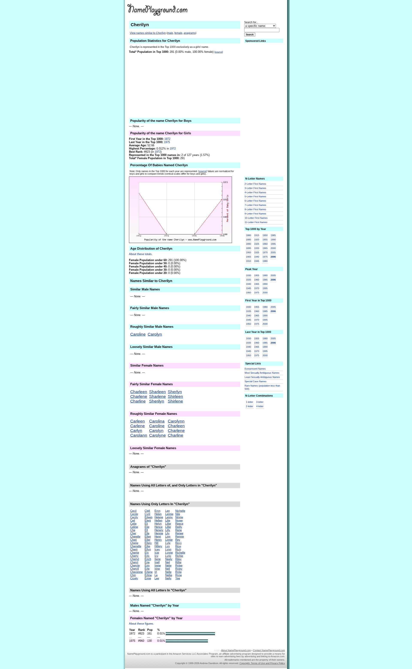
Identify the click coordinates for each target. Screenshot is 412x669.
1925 (256, 244)
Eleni (148, 520)
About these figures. (141, 623)
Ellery (148, 543)
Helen (158, 514)
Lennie (169, 514)
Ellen (148, 536)
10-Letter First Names (256, 218)
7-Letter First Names (255, 205)
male (170, 33)
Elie (147, 527)
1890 (248, 244)
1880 (248, 235)
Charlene (138, 396)
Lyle (167, 543)
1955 (265, 239)
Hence (158, 527)
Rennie (179, 536)
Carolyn (155, 334)
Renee (179, 533)
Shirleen (175, 396)
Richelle (180, 552)
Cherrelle (135, 546)
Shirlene (175, 401)
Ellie (147, 546)
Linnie (169, 539)
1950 (265, 235)
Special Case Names (256, 381)
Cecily (134, 517)
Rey (177, 539)
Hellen (158, 520)
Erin (147, 565)
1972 (167, 138)
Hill (156, 543)
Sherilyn (156, 401)
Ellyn (148, 549)
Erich (148, 559)
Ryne (178, 575)
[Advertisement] (250, 9)
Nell (167, 568)
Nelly (168, 578)
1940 (256, 256)
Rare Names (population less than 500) (262, 387)
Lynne (169, 552)
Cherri (134, 549)
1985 (273, 235)
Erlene (149, 572)
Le (156, 575)
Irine (157, 568)
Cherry (134, 555)
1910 (248, 261)
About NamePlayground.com (236, 650)
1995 (273, 244)
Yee (177, 578)
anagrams (189, 33)
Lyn (167, 546)
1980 (265, 261)
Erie (147, 562)
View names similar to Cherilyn (148, 33)
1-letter (249, 402)
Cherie (134, 543)
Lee (156, 578)
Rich (178, 549)
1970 (265, 252)
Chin (133, 575)
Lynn (168, 549)
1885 (248, 239)
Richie (179, 555)
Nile (177, 514)
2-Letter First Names (255, 184)
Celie (133, 523)
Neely (168, 559)
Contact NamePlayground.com (269, 650)
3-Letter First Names (255, 188)
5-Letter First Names (255, 196)
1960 (265, 244)
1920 (256, 239)
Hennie (158, 533)
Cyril (147, 514)
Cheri (133, 539)
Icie (156, 552)
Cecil (133, 510)
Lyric (168, 555)
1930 (256, 248)
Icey (157, 549)
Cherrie (134, 552)
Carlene (137, 426)
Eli (146, 523)
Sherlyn (175, 392)
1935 (256, 252)
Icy (156, 555)
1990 (273, 239)
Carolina (157, 421)
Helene (158, 517)
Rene (178, 530)
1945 (256, 261)
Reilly (178, 527)
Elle (147, 533)
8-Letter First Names (255, 209)
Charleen (138, 392)
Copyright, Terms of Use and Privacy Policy (262, 663)
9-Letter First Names (255, 213)
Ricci (178, 543)
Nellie (168, 575)
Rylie (178, 572)
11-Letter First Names (256, 222)
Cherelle (135, 536)
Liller (168, 523)
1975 (167, 142)
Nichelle (180, 510)
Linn (167, 536)
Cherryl (134, 559)
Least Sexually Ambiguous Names (262, 377)
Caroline (138, 334)
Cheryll (134, 568)
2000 (273, 248)
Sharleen (157, 392)
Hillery (158, 546)
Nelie (168, 565)
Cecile (134, 514)
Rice (178, 546)
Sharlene (157, 396)
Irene (157, 565)
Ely (147, 552)
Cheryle (135, 565)
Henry (158, 539)
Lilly (167, 530)
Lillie (168, 527)
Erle (147, 568)
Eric (147, 555)
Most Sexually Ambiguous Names (262, 372)
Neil (167, 562)
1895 (248, 248)
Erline (148, 575)
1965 (265, 248)
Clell (147, 510)
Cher (133, 533)
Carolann (138, 435)
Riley (178, 559)
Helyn (158, 523)
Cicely (134, 578)
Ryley (178, 568)
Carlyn (136, 430)
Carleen (137, 421)
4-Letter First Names (255, 192)
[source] (218, 52)
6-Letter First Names (255, 200)
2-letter (249, 406)
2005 (273, 252)
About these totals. (141, 254)
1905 (248, 256)
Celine (134, 527)
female (178, 33)
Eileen (148, 517)
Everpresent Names (255, 368)
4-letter (260, 406)
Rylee (178, 565)
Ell (146, 530)
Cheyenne (136, 572)
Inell (157, 562)
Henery (158, 530)
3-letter (260, 402)
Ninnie (179, 517)
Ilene (157, 559)
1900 (248, 252)
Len (167, 510)
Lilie (167, 520)
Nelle (168, 572)
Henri (157, 536)
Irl (155, 572)
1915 (256, 235)
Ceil (132, 520)
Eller (147, 539)
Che (132, 530)
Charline (138, 401)
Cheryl (134, 562)
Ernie (148, 578)
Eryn (157, 510)
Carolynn (176, 421)
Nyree (179, 520)
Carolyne (157, 435)
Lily (167, 533)
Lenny (169, 517)
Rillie (178, 562)
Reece (179, 523)
